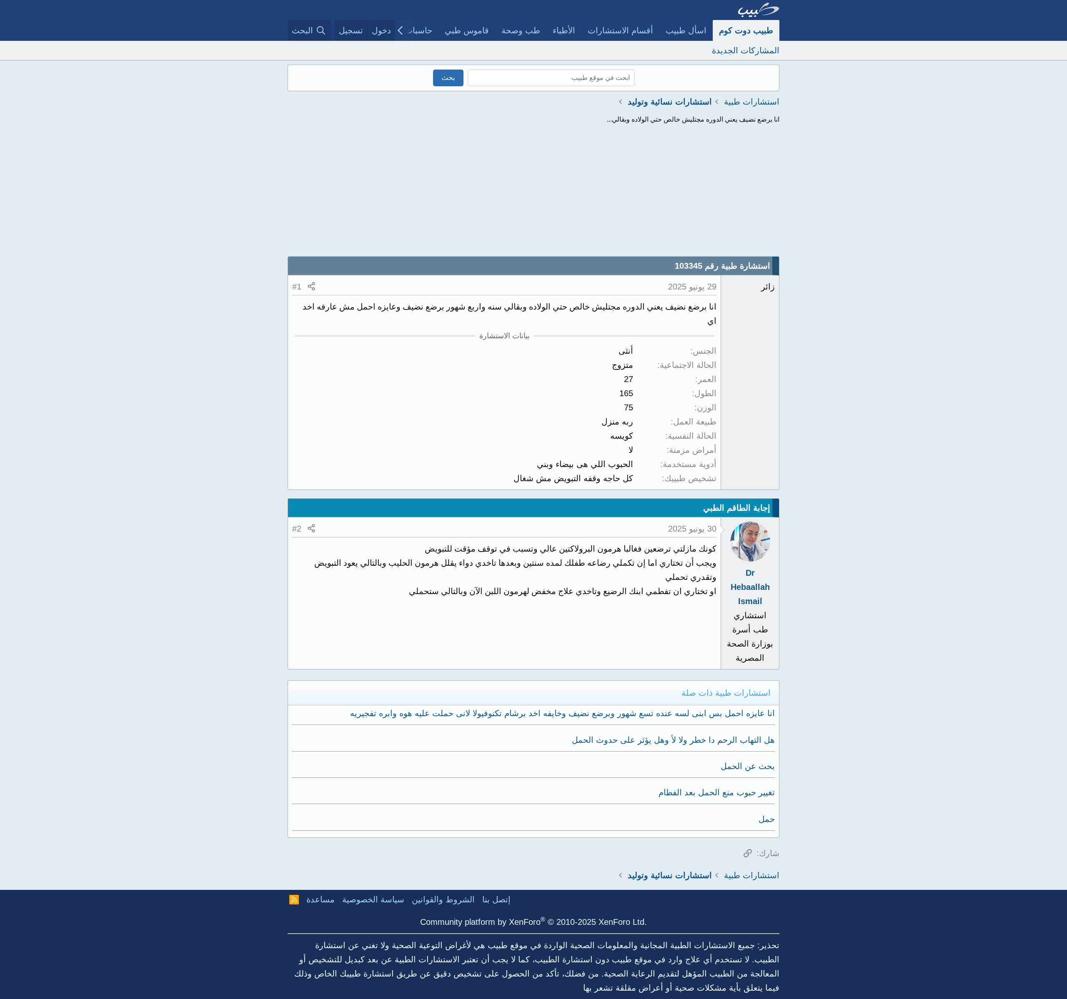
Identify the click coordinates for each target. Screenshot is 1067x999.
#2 (296, 528)
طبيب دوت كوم (746, 30)
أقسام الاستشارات (620, 30)
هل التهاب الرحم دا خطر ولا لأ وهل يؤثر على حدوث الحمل (673, 739)
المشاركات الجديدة (745, 50)
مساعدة (320, 899)
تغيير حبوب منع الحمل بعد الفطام (717, 792)
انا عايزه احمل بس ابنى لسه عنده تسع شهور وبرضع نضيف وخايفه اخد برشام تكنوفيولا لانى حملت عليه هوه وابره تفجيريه (562, 713)
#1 (296, 286)
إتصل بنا (496, 899)
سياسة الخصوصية (373, 899)
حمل (767, 819)
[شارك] (311, 286)
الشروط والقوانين (443, 899)
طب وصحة (520, 30)
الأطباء (564, 30)
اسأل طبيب (686, 30)
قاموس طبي (467, 30)
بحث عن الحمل (748, 766)
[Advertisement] (533, 193)
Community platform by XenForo (533, 922)
